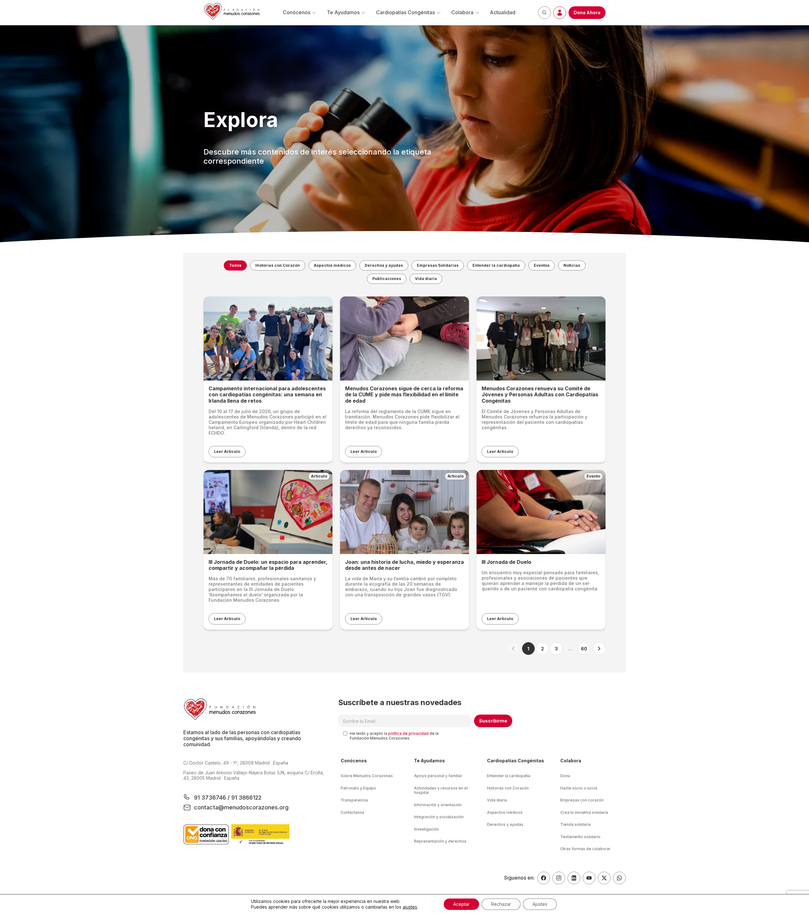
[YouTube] (589, 878)
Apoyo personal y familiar (438, 775)
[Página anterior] (513, 648)
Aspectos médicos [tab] (332, 265)
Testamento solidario (580, 836)
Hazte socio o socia (578, 788)
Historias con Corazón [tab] (277, 265)
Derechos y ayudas (505, 824)
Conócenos (296, 12)
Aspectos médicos (505, 812)
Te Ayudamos (343, 12)
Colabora (462, 12)
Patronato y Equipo (358, 788)
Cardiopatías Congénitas (405, 12)
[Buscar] (544, 12)
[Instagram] (558, 878)
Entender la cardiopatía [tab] (496, 265)
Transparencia (354, 800)
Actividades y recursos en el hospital (441, 790)
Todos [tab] (235, 265)
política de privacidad (408, 733)
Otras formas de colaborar (585, 848)
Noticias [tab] (571, 265)
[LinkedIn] (574, 878)
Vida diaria (497, 800)
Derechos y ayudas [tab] (384, 265)
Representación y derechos (440, 841)
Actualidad (502, 12)
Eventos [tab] (542, 265)
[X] (604, 878)
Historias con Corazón (508, 788)
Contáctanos (352, 812)
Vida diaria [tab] (426, 278)
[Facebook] (543, 878)
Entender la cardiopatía (508, 775)
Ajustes (539, 904)
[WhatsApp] (619, 878)
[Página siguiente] (599, 648)
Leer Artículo (227, 451)
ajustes (410, 907)
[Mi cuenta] (559, 12)
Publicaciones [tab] (386, 278)
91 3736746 (211, 797)
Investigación (426, 829)
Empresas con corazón (582, 800)
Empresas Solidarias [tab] (438, 265)
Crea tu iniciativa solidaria (584, 812)
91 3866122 (245, 797)
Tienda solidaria (575, 824)
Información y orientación (438, 804)
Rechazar (501, 904)
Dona (565, 775)
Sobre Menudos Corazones (367, 775)
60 (584, 648)
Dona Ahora (587, 12)
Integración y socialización (439, 816)
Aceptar (461, 904)
